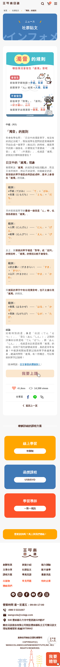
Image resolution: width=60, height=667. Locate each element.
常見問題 (26, 581)
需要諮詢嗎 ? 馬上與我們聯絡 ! (30, 534)
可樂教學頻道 (33, 594)
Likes (21, 388)
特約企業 (46, 581)
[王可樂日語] (11, 3)
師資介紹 (26, 565)
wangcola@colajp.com (20, 615)
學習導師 (30, 505)
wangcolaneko (20, 594)
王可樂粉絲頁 (26, 594)
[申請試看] (53, 665)
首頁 (5, 11)
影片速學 (46, 569)
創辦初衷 (7, 565)
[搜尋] (42, 3)
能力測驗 (46, 565)
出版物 (6, 581)
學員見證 (26, 574)
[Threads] (46, 594)
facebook (28, 397)
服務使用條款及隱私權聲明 (30, 637)
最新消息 (46, 574)
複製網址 (42, 397)
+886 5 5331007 (16, 610)
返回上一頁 (31, 405)
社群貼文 (15, 11)
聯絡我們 (7, 586)
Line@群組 (13, 594)
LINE (35, 397)
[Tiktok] (40, 594)
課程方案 (7, 574)
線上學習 (30, 448)
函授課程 (30, 477)
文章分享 (7, 569)
